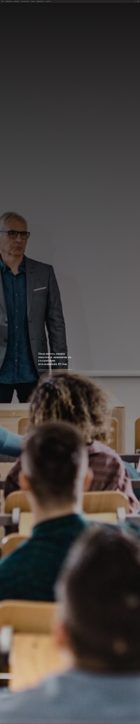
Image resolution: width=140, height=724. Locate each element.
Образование (9, 1)
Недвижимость (40, 1)
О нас (2, 1)
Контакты (48, 1)
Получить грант (25, 1)
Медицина (16, 1)
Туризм (33, 1)
